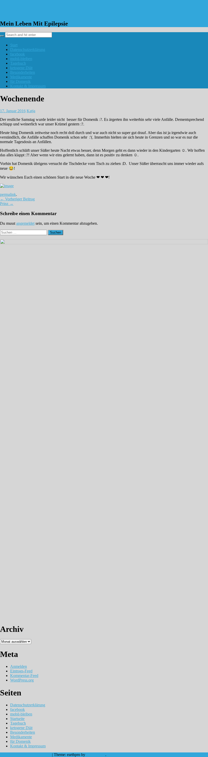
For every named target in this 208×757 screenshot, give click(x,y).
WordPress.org (22, 680)
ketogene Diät (21, 68)
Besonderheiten (22, 72)
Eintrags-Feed (21, 671)
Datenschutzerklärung (27, 49)
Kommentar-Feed (24, 675)
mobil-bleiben (21, 58)
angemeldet (25, 223)
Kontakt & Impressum (28, 86)
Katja (31, 111)
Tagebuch (18, 63)
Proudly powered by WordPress (25, 754)
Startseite (17, 718)
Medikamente (21, 77)
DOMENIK (20, 9)
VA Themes (95, 754)
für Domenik (20, 81)
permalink (8, 194)
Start (14, 45)
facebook (17, 54)
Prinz (6, 203)
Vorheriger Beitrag (17, 199)
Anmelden (18, 666)
